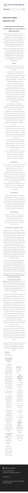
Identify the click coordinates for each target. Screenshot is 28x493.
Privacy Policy (6, 476)
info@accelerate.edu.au (10, 468)
